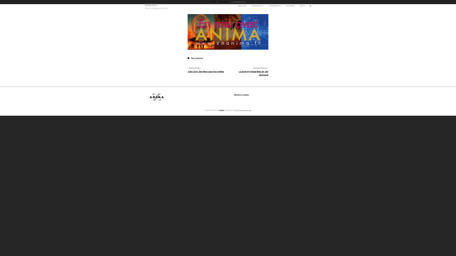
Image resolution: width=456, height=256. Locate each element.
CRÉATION (242, 6)
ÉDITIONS (290, 6)
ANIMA (151, 5)
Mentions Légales (241, 95)
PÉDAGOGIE (257, 6)
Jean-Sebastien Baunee (243, 110)
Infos (302, 6)
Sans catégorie (197, 58)
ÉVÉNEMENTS (275, 6)
